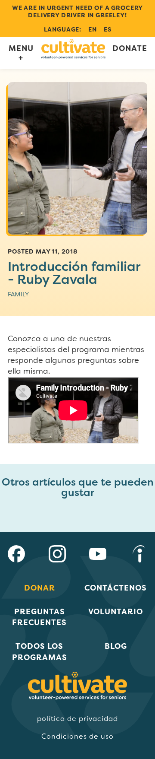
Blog (116, 646)
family (18, 294)
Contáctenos (115, 587)
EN (92, 29)
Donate (129, 49)
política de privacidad (77, 718)
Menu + (21, 53)
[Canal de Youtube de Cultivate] (97, 555)
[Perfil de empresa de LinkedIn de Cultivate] (138, 555)
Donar (39, 587)
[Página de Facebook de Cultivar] (16, 555)
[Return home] (73, 53)
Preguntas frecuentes (39, 617)
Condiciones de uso (77, 736)
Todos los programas (39, 651)
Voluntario (115, 611)
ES (108, 29)
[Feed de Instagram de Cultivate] (57, 555)
